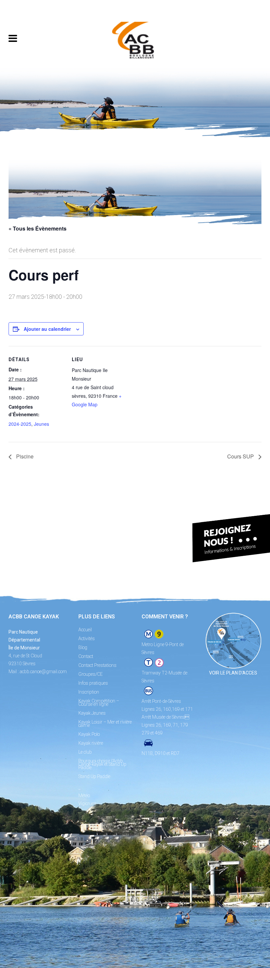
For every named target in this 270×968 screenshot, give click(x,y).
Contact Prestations (97, 665)
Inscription (88, 692)
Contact (85, 656)
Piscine (24, 456)
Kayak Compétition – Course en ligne (98, 702)
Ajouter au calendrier (47, 329)
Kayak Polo (89, 734)
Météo (84, 795)
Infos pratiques (93, 683)
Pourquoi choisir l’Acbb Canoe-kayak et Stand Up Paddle (102, 764)
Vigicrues (87, 803)
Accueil (85, 629)
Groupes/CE (90, 674)
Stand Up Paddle (94, 776)
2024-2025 (20, 424)
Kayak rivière (90, 743)
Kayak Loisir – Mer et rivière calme (105, 723)
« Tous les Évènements (38, 228)
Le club (85, 752)
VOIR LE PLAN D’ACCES (233, 672)
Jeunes (41, 424)
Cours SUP (241, 456)
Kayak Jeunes (92, 713)
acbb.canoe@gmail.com (43, 671)
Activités (86, 638)
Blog (82, 647)
